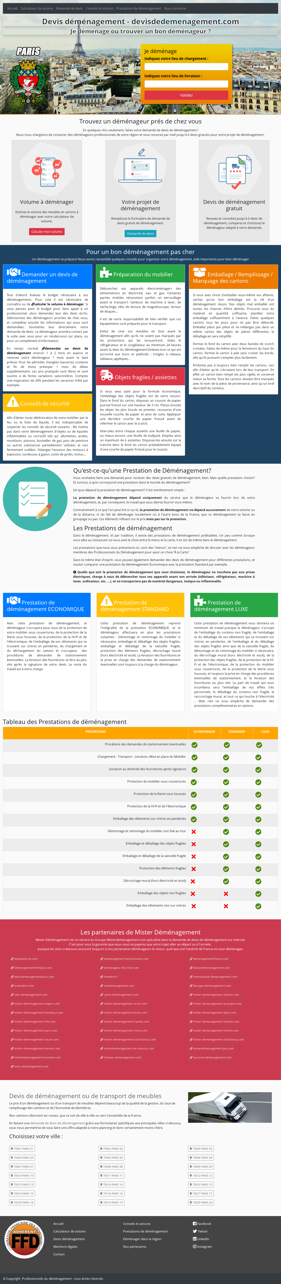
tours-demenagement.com (31, 1066)
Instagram (204, 1247)
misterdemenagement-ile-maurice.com (128, 1048)
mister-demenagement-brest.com (125, 1012)
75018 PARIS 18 (23, 1202)
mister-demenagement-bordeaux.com (38, 1012)
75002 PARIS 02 (112, 1148)
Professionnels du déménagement (47, 1279)
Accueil (12, 8)
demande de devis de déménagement (57, 1123)
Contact (59, 1254)
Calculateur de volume (37, 8)
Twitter (202, 1231)
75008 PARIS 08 (112, 1166)
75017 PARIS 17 (202, 1193)
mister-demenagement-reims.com (125, 1030)
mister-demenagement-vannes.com (37, 1048)
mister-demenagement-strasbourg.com (218, 1039)
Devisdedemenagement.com (211, 968)
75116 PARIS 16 (112, 1193)
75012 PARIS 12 (202, 1175)
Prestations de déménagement (138, 8)
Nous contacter (175, 8)
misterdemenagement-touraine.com (37, 1057)
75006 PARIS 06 (202, 1157)
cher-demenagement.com (30, 994)
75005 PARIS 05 (112, 1157)
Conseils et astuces (99, 8)
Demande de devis (69, 8)
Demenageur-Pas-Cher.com (121, 968)
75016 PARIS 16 (23, 1193)
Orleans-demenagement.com (122, 1057)
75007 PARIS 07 (23, 1166)
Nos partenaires (134, 1247)
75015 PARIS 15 (202, 1184)
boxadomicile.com (25, 959)
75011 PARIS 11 (112, 1175)
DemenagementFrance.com (210, 959)
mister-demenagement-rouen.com (36, 1039)
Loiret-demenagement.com (120, 994)
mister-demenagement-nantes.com (126, 1021)
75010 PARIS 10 (23, 1175)
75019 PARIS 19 (112, 1202)
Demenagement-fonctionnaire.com (126, 959)
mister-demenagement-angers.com (37, 1003)
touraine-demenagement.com (211, 1057)
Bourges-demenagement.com (211, 985)
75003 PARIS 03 (202, 1148)
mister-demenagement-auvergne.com (217, 1003)
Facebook (204, 1224)
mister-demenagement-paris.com (35, 1030)
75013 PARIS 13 (23, 1184)
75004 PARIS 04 (23, 1157)
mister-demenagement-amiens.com (215, 994)
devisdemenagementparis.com (34, 977)
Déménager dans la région (142, 1239)
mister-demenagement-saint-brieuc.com (129, 1039)
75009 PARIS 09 (202, 1166)
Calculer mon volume (47, 232)
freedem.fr (110, 977)
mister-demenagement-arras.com (125, 1003)
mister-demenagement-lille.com (34, 1021)
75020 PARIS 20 (202, 1202)
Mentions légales (65, 1247)
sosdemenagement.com (118, 985)
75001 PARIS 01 (23, 1148)
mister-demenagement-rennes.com (215, 1030)
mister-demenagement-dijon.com (214, 1012)
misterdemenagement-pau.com (213, 1048)
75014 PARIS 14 (112, 1184)
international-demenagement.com (214, 977)
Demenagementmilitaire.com (33, 968)
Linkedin (203, 1239)
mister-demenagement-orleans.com (215, 1021)
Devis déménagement (69, 1239)
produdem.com (24, 985)
